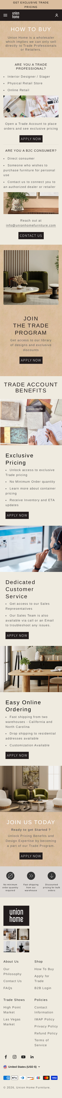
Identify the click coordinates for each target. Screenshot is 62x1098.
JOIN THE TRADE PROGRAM (31, 4)
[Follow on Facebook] (5, 1057)
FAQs (7, 988)
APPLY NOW (31, 138)
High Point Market (12, 1010)
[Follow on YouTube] (23, 1057)
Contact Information (43, 1010)
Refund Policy (46, 1033)
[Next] (58, 4)
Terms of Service (41, 1043)
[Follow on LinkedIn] (32, 1057)
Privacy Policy (46, 1026)
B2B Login (42, 988)
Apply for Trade (41, 978)
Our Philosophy (12, 971)
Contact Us (12, 981)
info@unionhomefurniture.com (31, 225)
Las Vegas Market (12, 1022)
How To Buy (44, 969)
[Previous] (4, 4)
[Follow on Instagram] (14, 1057)
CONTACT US (31, 235)
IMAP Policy (44, 1019)
